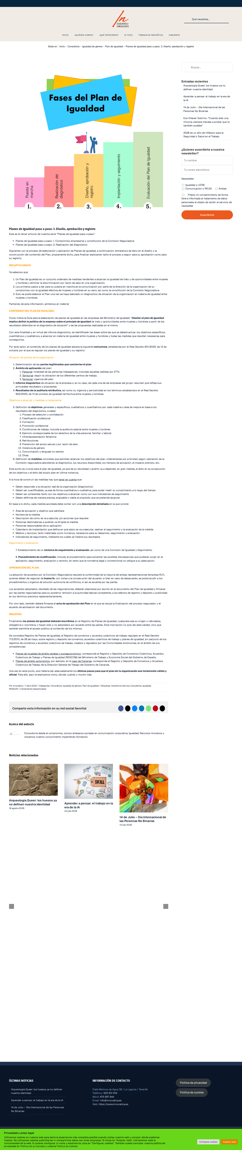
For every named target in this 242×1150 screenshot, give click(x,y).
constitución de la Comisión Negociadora (135, 290)
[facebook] (14, 19)
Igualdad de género (72, 685)
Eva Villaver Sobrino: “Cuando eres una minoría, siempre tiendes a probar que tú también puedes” (206, 122)
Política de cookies (67, 1146)
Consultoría (56, 685)
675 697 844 (107, 1096)
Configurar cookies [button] (208, 1141)
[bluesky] (36, 19)
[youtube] (25, 19)
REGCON (13, 688)
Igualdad (146, 685)
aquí (31, 674)
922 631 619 (110, 1093)
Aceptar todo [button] (229, 1141)
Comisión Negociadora (59, 574)
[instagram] (9, 19)
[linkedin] (20, 19)
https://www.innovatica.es (113, 1104)
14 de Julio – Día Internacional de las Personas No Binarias (143, 819)
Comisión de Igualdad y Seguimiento (131, 550)
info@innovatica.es (111, 1100)
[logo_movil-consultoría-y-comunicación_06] (121, 10)
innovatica (18, 685)
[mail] (41, 19)
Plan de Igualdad (29, 279)
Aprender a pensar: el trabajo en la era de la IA (37, 1100)
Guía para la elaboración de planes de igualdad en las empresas (63, 317)
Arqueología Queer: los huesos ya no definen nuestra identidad (33, 802)
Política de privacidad (32, 1146)
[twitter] (30, 19)
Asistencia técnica (120, 685)
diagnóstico (91, 294)
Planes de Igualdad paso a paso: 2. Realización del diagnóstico (51, 244)
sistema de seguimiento (58, 550)
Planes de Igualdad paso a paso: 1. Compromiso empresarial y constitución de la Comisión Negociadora (75, 240)
